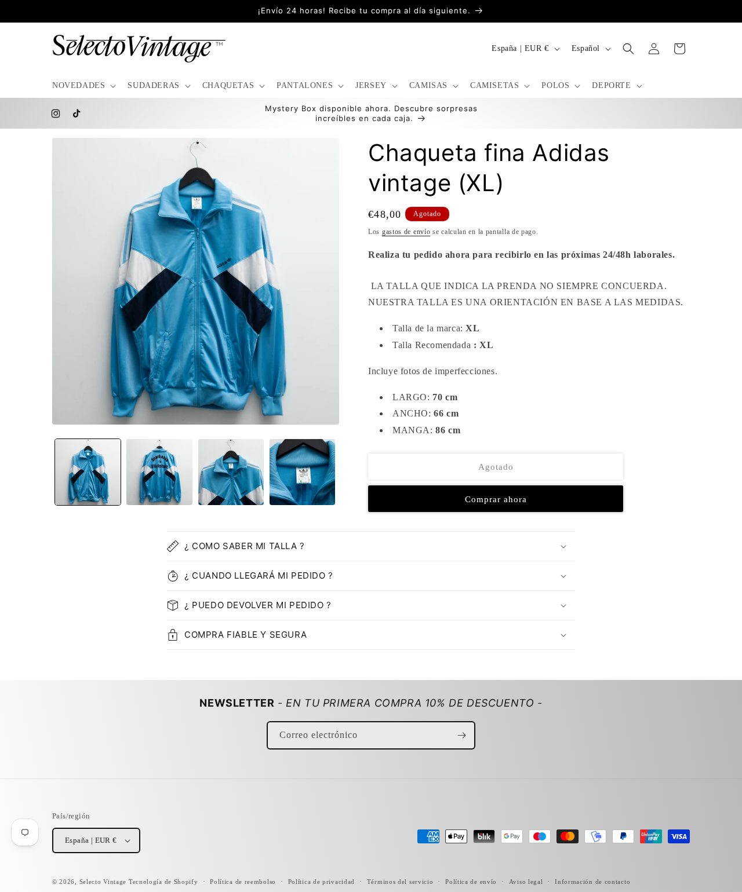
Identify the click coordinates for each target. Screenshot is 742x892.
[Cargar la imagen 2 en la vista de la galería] (159, 472)
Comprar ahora (496, 499)
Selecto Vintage (104, 881)
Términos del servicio (400, 881)
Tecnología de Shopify (163, 881)
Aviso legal (526, 881)
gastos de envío (406, 232)
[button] (83, 86)
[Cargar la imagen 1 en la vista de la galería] (88, 472)
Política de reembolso (243, 881)
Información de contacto (592, 881)
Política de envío (471, 881)
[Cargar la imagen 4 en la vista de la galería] (302, 472)
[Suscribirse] (461, 735)
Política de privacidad (321, 881)
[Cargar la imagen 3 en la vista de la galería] (231, 472)
